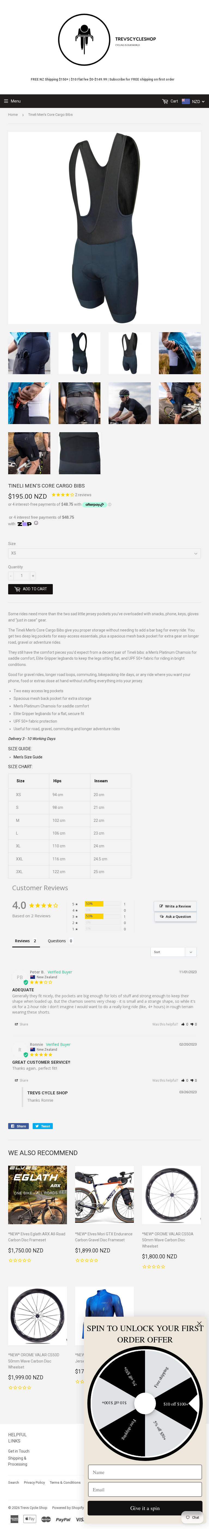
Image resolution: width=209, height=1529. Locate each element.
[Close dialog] (199, 1323)
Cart (174, 101)
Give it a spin (145, 1508)
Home (13, 115)
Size (12, 543)
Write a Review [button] (178, 906)
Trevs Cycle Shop (33, 1508)
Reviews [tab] (22, 940)
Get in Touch (18, 1451)
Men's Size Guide (28, 757)
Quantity (15, 567)
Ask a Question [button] (178, 916)
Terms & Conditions (65, 1482)
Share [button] (23, 1024)
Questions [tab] (57, 940)
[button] (185, 1024)
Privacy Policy (34, 1482)
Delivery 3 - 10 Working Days (31, 738)
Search (13, 1482)
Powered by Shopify (68, 1508)
